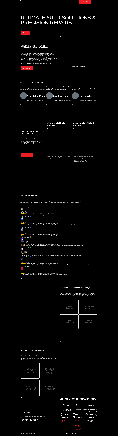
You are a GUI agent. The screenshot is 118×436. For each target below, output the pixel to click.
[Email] (74, 403)
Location (92, 405)
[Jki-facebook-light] (22, 424)
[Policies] (22, 411)
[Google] (30, 424)
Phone (66, 405)
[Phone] (61, 403)
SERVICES (59, 2)
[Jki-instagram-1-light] (26, 424)
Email (78, 405)
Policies (27, 412)
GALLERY (66, 2)
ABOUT (53, 2)
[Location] (86, 403)
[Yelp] (33, 424)
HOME (48, 2)
